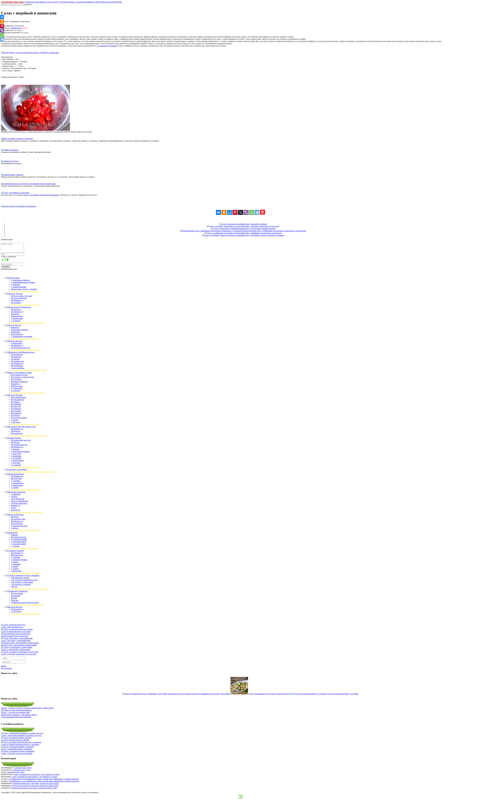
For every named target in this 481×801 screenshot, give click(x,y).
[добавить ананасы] (9, 150)
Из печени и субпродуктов (22, 377)
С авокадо (15, 449)
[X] (240, 212)
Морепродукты (28, 352)
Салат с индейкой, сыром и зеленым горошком (264, 235)
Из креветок (16, 357)
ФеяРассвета (16, 28)
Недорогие (15, 431)
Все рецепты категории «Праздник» (26, 512)
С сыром (14, 569)
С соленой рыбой (18, 544)
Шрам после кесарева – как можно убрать (19, 715)
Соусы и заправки (31, 575)
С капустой (16, 454)
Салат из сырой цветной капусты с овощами (20, 744)
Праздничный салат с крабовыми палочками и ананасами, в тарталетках (275, 231)
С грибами (15, 481)
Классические (17, 334)
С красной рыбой (18, 542)
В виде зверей (17, 593)
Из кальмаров (17, 354)
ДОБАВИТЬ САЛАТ (43, 2)
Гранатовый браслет (19, 330)
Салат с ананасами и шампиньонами (259, 228)
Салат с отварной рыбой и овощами (16, 749)
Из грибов (15, 402)
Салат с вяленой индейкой (255, 224)
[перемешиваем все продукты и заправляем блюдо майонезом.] (28, 184)
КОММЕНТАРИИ (92, 2)
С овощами (16, 564)
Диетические (25, 307)
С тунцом (15, 546)
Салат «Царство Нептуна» (12, 627)
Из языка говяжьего (19, 381)
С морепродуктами (19, 526)
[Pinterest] (234, 212)
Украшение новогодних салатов (24, 602)
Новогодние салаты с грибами (24, 289)
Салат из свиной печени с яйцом (15, 740)
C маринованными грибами (23, 282)
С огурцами (16, 458)
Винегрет (15, 327)
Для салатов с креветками (22, 582)
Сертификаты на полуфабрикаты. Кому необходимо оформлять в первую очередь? (43, 779)
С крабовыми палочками (21, 336)
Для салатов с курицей (20, 584)
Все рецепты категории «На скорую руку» (29, 436)
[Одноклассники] (223, 212)
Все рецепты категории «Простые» (26, 530)
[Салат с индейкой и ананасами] (15, 193)
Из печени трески (18, 537)
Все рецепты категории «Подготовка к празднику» (33, 472)
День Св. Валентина (19, 501)
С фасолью (15, 422)
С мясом (14, 528)
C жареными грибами (20, 280)
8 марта (14, 496)
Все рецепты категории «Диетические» (28, 323)
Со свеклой (16, 465)
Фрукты (18, 607)
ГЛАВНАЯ (29, 2)
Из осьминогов (17, 361)
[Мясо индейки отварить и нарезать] (17, 139)
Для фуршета (16, 343)
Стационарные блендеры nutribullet (16, 717)
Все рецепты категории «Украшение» (27, 605)
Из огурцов (16, 411)
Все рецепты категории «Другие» (25, 339)
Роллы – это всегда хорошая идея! (15, 712)
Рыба (14, 532)
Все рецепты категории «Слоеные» (26, 573)
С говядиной (16, 388)
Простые (20, 514)
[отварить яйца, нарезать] (12, 175)
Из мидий (15, 359)
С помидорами (17, 460)
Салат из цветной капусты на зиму (16, 631)
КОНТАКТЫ (106, 2)
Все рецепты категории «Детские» (26, 305)
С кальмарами (17, 483)
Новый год (15, 384)
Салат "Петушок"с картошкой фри (16, 640)
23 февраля (15, 494)
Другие (17, 325)
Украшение (23, 591)
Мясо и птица (26, 372)
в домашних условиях (107, 46)
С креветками (17, 318)
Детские (19, 294)
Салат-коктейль (17, 368)
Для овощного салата (20, 578)
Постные (20, 474)
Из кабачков (16, 404)
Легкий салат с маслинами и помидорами (19, 645)
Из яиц (14, 598)
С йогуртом (16, 611)
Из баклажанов (17, 399)
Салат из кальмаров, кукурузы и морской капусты (270, 694)
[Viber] (246, 212)
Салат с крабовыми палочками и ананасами (262, 233)
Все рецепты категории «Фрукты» (26, 614)
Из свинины (16, 379)
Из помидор (16, 413)
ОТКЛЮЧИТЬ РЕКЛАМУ (12, 2)
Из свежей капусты (19, 445)
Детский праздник (19, 503)
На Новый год (17, 300)
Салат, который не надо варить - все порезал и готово (36, 774)
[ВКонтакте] (218, 212)
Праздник (20, 492)
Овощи (17, 438)
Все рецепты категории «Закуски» (26, 350)
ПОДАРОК (117, 2)
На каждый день (18, 519)
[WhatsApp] (251, 212)
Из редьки (15, 442)
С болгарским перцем (20, 451)
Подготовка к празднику (16, 469)
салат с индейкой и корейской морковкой (41, 195)
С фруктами (16, 571)
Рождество (15, 510)
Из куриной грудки (19, 375)
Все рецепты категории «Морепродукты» (29, 370)
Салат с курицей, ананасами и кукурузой (261, 226)
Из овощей (15, 596)
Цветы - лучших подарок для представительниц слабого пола (27, 708)
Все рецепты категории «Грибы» (25, 291)
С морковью (16, 456)
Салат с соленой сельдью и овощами (16, 753)
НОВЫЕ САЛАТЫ (75, 2)
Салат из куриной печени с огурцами (342, 694)
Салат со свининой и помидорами (15, 649)
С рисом (14, 420)
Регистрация (6, 668)
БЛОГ (55, 2)
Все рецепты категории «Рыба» (24, 548)
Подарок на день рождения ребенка (16, 710)
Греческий (15, 332)
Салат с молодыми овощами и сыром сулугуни (21, 735)
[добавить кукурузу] (10, 161)
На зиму (19, 395)
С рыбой (14, 487)
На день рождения (19, 298)
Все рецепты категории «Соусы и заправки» (30, 589)
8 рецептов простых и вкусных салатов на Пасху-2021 (35, 783)
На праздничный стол (20, 348)
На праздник (16, 478)
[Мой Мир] (229, 212)
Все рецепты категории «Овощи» (25, 467)
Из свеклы (15, 415)
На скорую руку (29, 427)
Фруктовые (16, 303)
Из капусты (16, 309)
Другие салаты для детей (21, 296)
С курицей (15, 321)
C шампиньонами (18, 287)
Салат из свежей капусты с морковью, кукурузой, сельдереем (203, 694)
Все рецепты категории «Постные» (26, 490)
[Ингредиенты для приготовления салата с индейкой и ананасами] (30, 52)
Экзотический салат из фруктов (14, 636)
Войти (4, 666)
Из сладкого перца (19, 418)
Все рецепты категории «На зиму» (26, 424)
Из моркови (16, 409)
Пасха (13, 508)
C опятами (15, 285)
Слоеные (20, 551)
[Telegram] (257, 212)
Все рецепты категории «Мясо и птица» (28, 393)
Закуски (18, 341)
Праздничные (17, 316)
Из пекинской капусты (21, 440)
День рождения (17, 499)
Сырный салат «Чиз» (23, 768)
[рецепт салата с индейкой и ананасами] (18, 206)
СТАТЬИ (62, 2)
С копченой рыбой (19, 539)
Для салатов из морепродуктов (24, 580)
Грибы (17, 278)
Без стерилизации (18, 397)
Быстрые (15, 517)
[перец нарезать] (35, 130)
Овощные (15, 314)
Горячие (14, 535)
